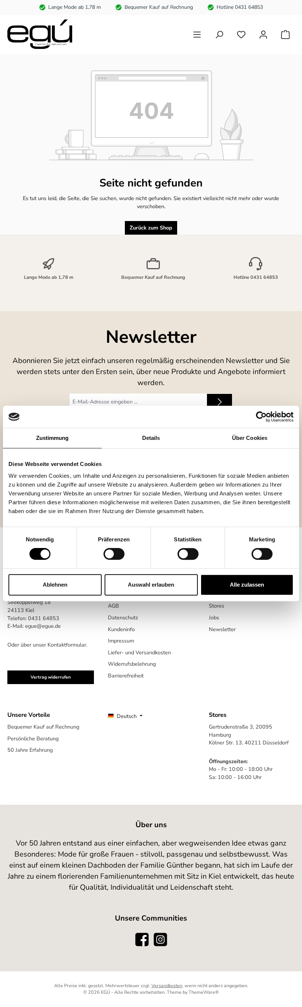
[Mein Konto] (263, 34)
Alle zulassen (247, 584)
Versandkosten (166, 985)
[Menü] (197, 34)
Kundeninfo (121, 629)
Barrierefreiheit (126, 675)
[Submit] (219, 402)
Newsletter (222, 629)
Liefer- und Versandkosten (139, 652)
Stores (216, 605)
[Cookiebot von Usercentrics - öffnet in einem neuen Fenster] (261, 416)
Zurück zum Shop (151, 227)
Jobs (214, 617)
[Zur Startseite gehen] (39, 34)
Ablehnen (55, 584)
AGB (113, 605)
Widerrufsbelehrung (132, 664)
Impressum (121, 640)
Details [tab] (151, 438)
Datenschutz (123, 617)
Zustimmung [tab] (52, 438)
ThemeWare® (204, 992)
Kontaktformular (67, 644)
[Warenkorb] (285, 34)
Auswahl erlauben (151, 584)
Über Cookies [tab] (249, 438)
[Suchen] (219, 34)
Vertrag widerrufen (51, 677)
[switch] (113, 554)
